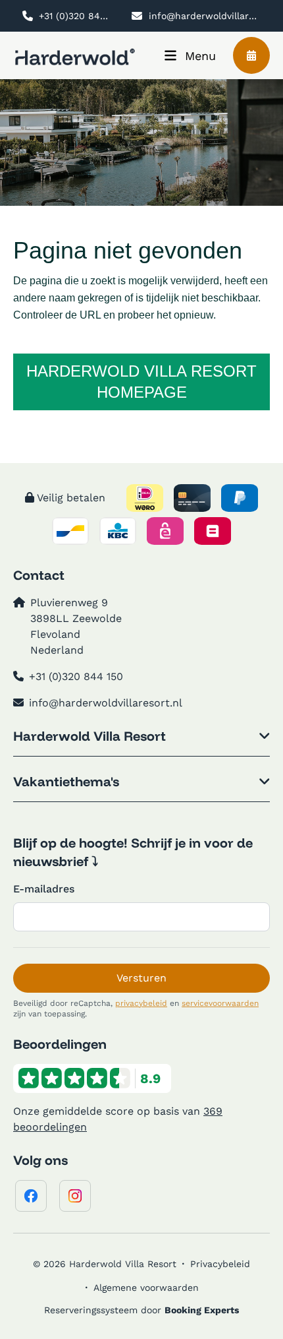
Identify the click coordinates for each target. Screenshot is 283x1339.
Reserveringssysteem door (141, 1310)
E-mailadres (43, 889)
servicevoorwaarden (220, 1003)
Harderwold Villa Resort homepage (141, 381)
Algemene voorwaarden (146, 1287)
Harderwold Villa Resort (89, 736)
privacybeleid (141, 1003)
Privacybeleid (220, 1264)
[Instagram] (75, 1196)
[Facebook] (31, 1196)
